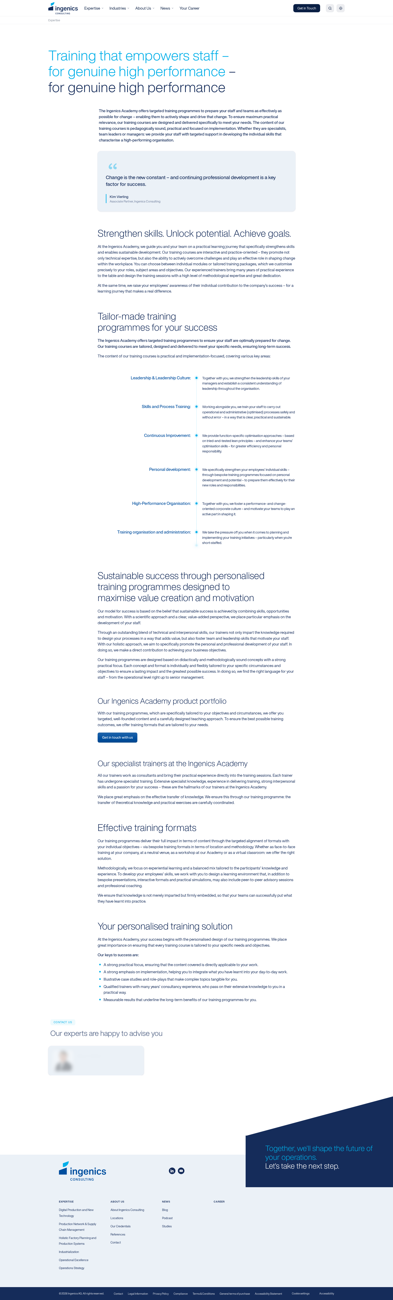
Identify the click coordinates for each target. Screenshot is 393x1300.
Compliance (181, 1294)
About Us (117, 1201)
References (118, 1234)
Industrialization (69, 1252)
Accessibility (326, 1293)
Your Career (190, 8)
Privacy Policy (161, 1294)
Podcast (167, 1218)
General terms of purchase (235, 1294)
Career (219, 1201)
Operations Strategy (71, 1268)
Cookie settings (300, 1293)
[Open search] (330, 8)
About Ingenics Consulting (127, 1210)
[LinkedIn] (172, 1171)
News (166, 1201)
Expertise (54, 20)
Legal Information (138, 1294)
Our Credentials (121, 1226)
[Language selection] (341, 8)
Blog (165, 1210)
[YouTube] (181, 1171)
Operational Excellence (73, 1260)
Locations (117, 1218)
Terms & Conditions (204, 1294)
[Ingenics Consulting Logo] (63, 8)
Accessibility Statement (268, 1294)
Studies (167, 1226)
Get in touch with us (117, 737)
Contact (116, 1242)
